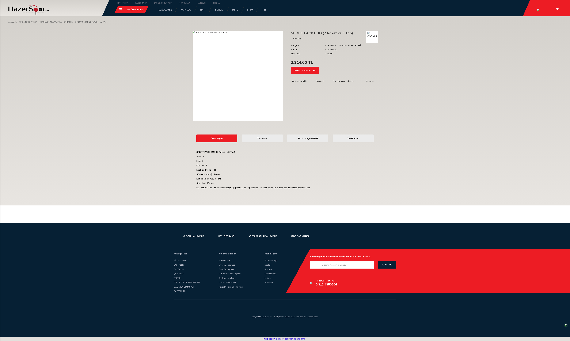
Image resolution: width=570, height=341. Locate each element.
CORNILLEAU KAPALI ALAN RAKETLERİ (343, 45)
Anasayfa (269, 282)
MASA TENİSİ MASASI (184, 287)
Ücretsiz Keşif (271, 260)
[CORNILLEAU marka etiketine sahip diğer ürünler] (372, 37)
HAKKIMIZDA (122, 3)
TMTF (203, 9)
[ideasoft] (269, 338)
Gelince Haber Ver (305, 70)
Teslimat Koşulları (227, 278)
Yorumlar (262, 138)
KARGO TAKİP (141, 3)
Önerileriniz (353, 138)
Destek (268, 265)
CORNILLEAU (184, 3)
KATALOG (186, 9)
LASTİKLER (179, 265)
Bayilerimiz (269, 269)
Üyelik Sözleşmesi (227, 265)
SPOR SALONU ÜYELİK (163, 3)
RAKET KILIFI (179, 291)
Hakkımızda (224, 260)
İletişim (268, 278)
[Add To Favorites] (299, 81)
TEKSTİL (177, 278)
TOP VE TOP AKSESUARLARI (187, 282)
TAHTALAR (179, 269)
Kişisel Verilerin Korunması (231, 287)
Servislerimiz (270, 273)
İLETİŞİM (219, 9)
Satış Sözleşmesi (226, 269)
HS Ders (216, 3)
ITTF (264, 9)
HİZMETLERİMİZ (181, 260)
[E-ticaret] (284, 338)
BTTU (235, 9)
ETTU (250, 9)
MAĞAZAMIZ (165, 9)
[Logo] (28, 10)
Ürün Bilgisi (217, 138)
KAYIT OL (387, 264)
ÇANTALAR (179, 273)
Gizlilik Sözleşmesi (227, 282)
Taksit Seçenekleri (308, 138)
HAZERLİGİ (201, 3)
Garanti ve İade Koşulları (230, 273)
